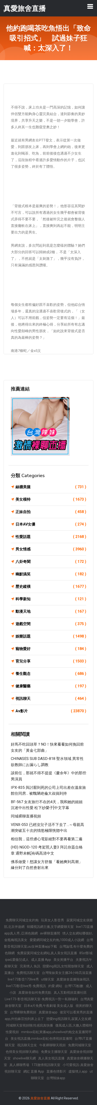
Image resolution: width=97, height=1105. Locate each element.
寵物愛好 (51, 648)
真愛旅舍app (48, 1012)
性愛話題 (51, 536)
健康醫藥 (51, 686)
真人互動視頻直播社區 (70, 992)
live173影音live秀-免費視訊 (26, 986)
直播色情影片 (56, 1071)
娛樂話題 (51, 636)
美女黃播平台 (63, 959)
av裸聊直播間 (50, 933)
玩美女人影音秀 (52, 920)
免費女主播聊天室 (54, 1052)
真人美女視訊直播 (51, 1058)
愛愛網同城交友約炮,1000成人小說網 (57, 940)
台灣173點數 (74, 986)
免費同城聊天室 (79, 1045)
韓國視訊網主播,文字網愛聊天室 (50, 927)
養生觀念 (51, 673)
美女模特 (51, 499)
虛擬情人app (78, 1071)
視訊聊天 (51, 698)
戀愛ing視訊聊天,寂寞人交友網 (68, 1019)
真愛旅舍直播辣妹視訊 (73, 979)
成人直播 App (41, 959)
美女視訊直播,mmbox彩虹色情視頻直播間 (41, 1038)
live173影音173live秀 (23, 979)
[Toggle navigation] (90, 6)
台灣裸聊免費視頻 (23, 1012)
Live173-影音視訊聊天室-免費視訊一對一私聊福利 (41, 999)
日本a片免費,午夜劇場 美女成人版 (48, 1006)
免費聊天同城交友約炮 (22, 920)
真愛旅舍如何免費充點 (34, 992)
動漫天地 (51, 611)
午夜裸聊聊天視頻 (52, 1045)
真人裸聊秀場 (19, 1065)
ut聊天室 (47, 979)
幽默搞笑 (51, 574)
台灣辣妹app (55, 1078)
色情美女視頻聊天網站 (22, 1052)
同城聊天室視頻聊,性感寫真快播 (29, 1025)
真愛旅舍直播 (40, 1098)
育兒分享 (51, 661)
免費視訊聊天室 (28, 973)
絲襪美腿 (51, 487)
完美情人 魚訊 (30, 966)
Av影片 (51, 711)
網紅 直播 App (33, 1071)
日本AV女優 (51, 524)
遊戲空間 (51, 624)
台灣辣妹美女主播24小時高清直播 (67, 973)
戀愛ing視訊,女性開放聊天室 (63, 966)
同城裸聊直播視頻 (26, 816)
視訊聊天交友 (27, 1045)
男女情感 (51, 549)
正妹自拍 (51, 512)
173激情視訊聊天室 (46, 1065)
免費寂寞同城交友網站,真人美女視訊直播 (47, 953)
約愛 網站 (55, 986)
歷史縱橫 (51, 586)
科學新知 (51, 599)
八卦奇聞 (51, 561)
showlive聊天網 (24, 1058)
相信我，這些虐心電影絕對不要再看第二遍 (46, 839)
